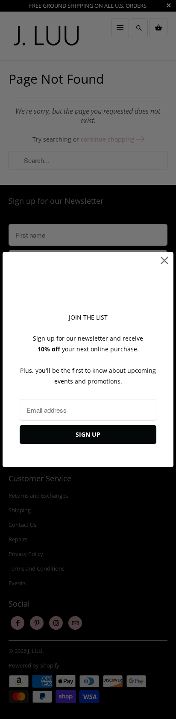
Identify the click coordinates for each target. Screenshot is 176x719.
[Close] (164, 260)
